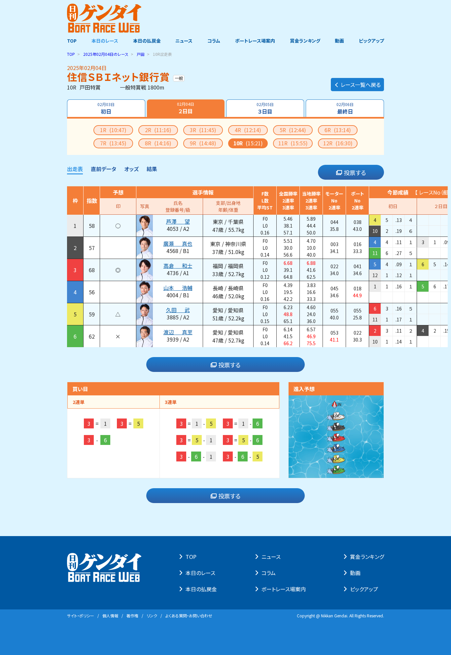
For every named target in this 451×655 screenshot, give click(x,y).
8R (158, 143)
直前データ (103, 169)
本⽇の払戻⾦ (201, 589)
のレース (105, 54)
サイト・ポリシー (80, 615)
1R (113, 130)
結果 (152, 169)
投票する (355, 172)
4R (248, 130)
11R (293, 143)
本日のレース (104, 40)
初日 (106, 108)
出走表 (75, 169)
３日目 (265, 108)
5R (293, 130)
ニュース (183, 40)
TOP (72, 40)
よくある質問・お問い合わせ (188, 615)
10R (248, 143)
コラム (213, 40)
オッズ (131, 169)
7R (113, 143)
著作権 (132, 615)
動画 (339, 40)
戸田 (141, 54)
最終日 (345, 108)
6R (338, 130)
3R (203, 130)
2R (158, 130)
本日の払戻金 (147, 40)
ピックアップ (371, 40)
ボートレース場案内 (255, 40)
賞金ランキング (305, 40)
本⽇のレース (200, 573)
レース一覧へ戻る (361, 85)
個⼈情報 (110, 615)
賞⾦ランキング (367, 557)
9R (203, 143)
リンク (152, 615)
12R (338, 143)
